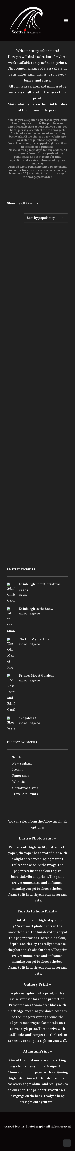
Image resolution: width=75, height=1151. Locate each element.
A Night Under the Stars (37, 265)
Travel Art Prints (25, 794)
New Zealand (22, 763)
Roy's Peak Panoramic (37, 503)
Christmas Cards (25, 788)
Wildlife (18, 782)
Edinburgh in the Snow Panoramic (37, 304)
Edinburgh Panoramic (37, 391)
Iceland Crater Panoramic (37, 431)
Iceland (17, 769)
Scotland (19, 757)
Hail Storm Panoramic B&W (37, 352)
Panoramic (20, 776)
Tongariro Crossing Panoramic (37, 540)
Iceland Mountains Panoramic (37, 468)
